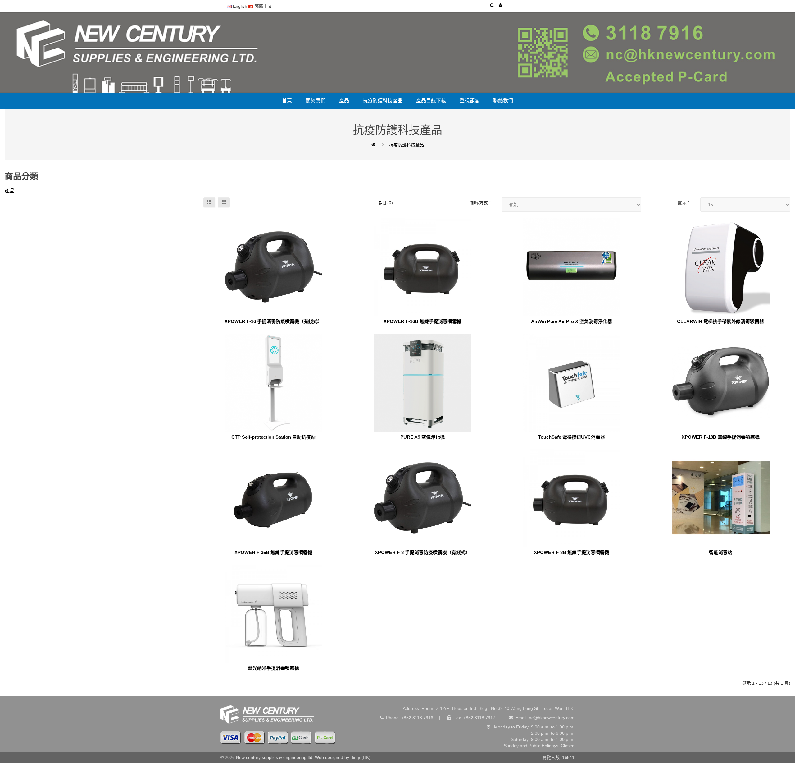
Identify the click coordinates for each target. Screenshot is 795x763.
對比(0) (386, 202)
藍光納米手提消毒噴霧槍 (273, 668)
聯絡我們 (503, 100)
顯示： (684, 202)
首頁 (287, 100)
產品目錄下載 (431, 100)
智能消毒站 (720, 552)
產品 (344, 100)
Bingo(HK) (360, 757)
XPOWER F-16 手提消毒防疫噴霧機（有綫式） (273, 321)
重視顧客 (469, 100)
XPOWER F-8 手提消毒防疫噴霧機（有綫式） (422, 552)
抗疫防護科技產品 (382, 100)
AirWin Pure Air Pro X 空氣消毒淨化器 (571, 321)
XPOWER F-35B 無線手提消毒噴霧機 (273, 552)
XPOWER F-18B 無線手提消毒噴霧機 (721, 437)
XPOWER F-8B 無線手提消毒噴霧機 (571, 552)
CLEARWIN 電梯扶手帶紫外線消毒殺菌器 (720, 321)
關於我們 (315, 100)
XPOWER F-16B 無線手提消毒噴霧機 (422, 321)
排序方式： (481, 202)
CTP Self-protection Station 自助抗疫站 (273, 437)
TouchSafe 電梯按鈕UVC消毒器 (571, 437)
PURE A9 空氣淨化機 (422, 437)
